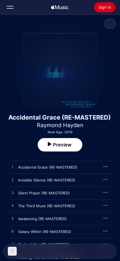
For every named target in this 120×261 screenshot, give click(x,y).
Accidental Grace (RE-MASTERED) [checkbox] (47, 167)
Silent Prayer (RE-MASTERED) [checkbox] (44, 193)
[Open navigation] (10, 7)
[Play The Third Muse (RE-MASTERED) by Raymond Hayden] (12, 205)
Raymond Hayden (60, 125)
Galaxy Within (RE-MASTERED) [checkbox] (44, 231)
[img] (59, 7)
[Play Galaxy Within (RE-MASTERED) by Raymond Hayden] (12, 231)
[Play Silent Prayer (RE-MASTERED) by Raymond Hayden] (12, 192)
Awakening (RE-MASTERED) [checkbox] (42, 218)
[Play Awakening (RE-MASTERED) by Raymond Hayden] (12, 218)
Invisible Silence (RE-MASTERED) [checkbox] (46, 180)
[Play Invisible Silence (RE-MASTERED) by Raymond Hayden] (12, 180)
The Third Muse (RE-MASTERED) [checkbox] (46, 206)
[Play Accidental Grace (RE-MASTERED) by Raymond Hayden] (12, 167)
